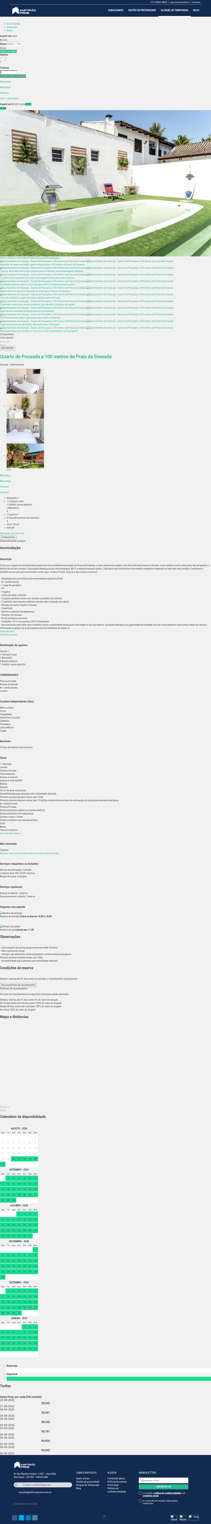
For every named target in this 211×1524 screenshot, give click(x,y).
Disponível (12, 1374)
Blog (196, 10)
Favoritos (196, 2)
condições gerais (151, 1495)
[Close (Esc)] (1, 341)
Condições (12, 27)
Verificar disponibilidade (13, 76)
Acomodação (13, 23)
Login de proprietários (179, 2)
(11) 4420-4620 (159, 2)
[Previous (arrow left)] (1, 345)
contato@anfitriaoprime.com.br (35, 1492)
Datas (3, 44)
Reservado (12, 1366)
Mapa (10, 30)
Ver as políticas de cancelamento (18, 985)
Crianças (4, 67)
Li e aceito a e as (164, 1494)
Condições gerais (116, 1478)
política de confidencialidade (167, 1493)
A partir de (5, 36)
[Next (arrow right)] (4, 345)
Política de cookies (117, 1481)
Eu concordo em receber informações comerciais (160, 1502)
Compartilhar (8, 537)
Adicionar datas (8, 51)
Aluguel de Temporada (174, 10)
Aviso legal (113, 1485)
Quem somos (115, 10)
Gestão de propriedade (142, 10)
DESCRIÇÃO (7, 348)
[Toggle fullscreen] (4, 341)
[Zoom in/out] (7, 341)
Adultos (4, 54)
